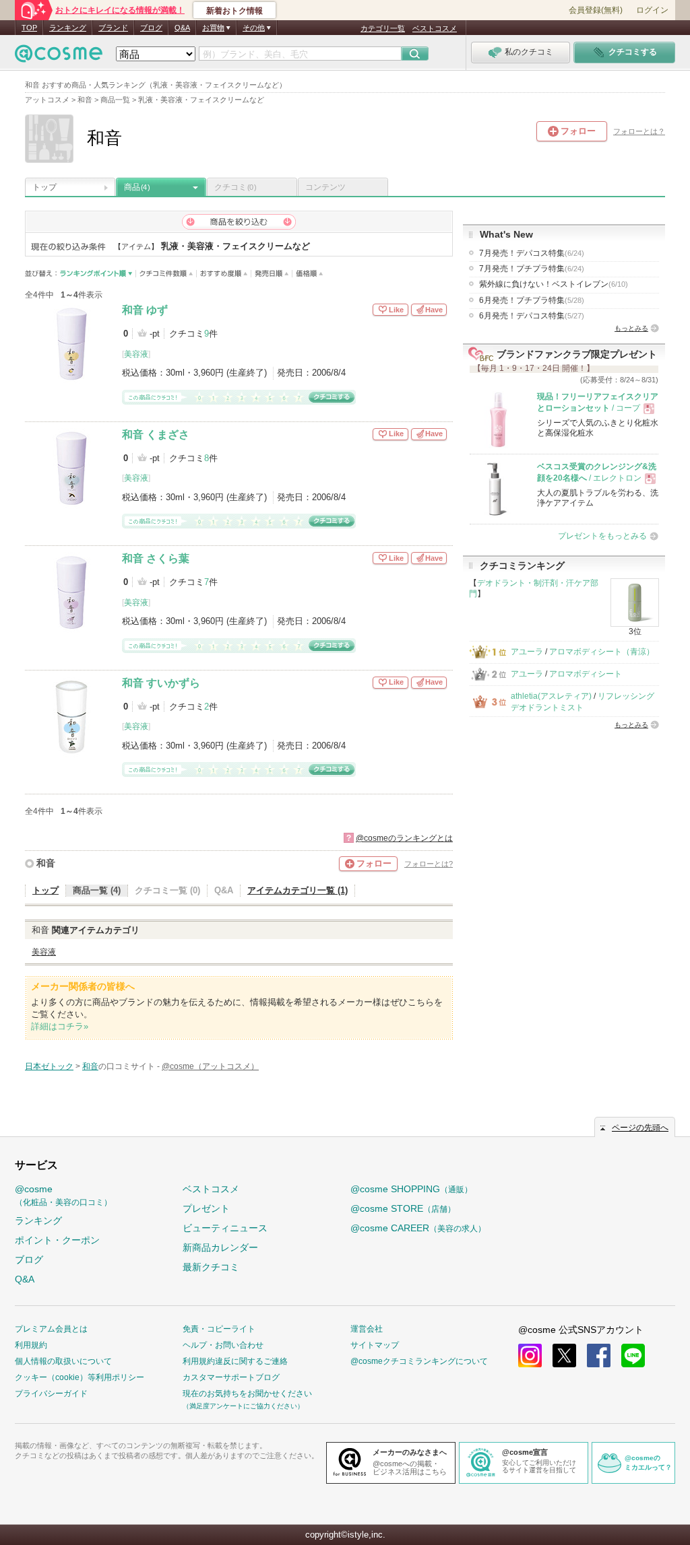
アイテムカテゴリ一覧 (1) (297, 890)
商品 (137, 187)
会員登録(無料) (596, 10)
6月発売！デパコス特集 (531, 315)
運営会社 (366, 1329)
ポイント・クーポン (57, 1240)
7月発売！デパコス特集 (531, 253)
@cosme (63, 1195)
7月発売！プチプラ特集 (531, 268)
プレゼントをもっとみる (602, 536)
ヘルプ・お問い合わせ (223, 1345)
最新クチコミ (211, 1267)
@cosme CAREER (418, 1228)
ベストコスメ (434, 28)
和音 (45, 863)
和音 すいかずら (161, 683)
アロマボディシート (585, 674)
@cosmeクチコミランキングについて (419, 1361)
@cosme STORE (403, 1208)
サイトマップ (374, 1345)
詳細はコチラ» (59, 1026)
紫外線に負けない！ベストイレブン (553, 284)
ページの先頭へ (640, 1127)
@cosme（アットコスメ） (210, 1066)
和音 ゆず (145, 310)
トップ (44, 187)
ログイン (652, 10)
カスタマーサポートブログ (231, 1377)
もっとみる (631, 328)
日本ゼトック (49, 1066)
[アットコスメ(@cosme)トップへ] (58, 57)
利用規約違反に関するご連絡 (235, 1361)
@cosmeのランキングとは (404, 838)
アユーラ (527, 651)
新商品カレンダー (220, 1247)
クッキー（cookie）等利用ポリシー (79, 1377)
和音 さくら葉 (155, 558)
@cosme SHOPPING (411, 1188)
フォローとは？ (639, 131)
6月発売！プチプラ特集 (531, 300)
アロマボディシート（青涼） (601, 651)
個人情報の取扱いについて (63, 1361)
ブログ (151, 28)
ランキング (67, 28)
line (633, 1355)
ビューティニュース (225, 1228)
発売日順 (271, 273)
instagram (530, 1355)
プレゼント (206, 1208)
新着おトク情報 (234, 10)
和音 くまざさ (155, 434)
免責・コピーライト (219, 1329)
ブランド (113, 28)
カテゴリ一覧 (382, 28)
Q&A (182, 28)
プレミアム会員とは (51, 1329)
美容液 (136, 354)
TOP (29, 28)
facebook (598, 1355)
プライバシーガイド (51, 1393)
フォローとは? (428, 864)
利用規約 (31, 1345)
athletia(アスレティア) (551, 696)
